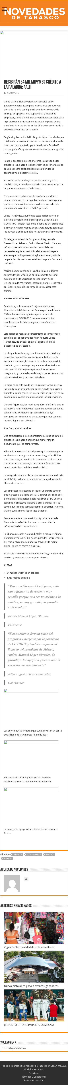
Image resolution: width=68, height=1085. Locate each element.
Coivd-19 (17, 854)
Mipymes (49, 854)
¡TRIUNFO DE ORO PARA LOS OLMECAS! (29, 1025)
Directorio (34, 1073)
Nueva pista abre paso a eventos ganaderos (31, 986)
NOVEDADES (13, 93)
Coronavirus (34, 854)
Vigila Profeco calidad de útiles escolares (29, 947)
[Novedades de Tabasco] (34, 12)
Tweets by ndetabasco (14, 1048)
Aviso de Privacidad (34, 1080)
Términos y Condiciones (34, 1076)
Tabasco (7, 858)
